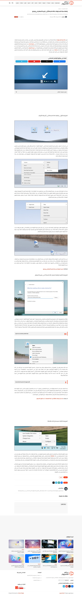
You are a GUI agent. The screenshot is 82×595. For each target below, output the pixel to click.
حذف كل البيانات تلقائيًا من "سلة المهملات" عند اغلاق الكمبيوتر (49, 398)
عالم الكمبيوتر (61, 593)
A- (15, 17)
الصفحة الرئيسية (65, 8)
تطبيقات (72, 549)
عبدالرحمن (63, 17)
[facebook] (59, 61)
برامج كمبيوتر (57, 3)
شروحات (23, 549)
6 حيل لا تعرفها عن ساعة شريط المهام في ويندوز (53, 269)
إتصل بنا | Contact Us (36, 578)
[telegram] (22, 61)
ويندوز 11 (48, 3)
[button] (62, 483)
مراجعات (21, 3)
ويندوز (53, 3)
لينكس (36, 3)
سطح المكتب (31, 44)
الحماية (40, 3)
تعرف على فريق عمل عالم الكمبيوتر (33, 575)
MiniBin (52, 456)
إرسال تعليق (63, 504)
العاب (32, 3)
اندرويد (29, 3)
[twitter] (47, 61)
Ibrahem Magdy (21, 593)
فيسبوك (44, 3)
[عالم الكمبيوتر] (67, 3)
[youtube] (34, 61)
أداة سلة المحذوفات (61, 40)
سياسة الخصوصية (37, 580)
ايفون (25, 3)
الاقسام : (71, 580)
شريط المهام (31, 48)
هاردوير (17, 3)
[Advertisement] (41, 30)
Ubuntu (56, 50)
